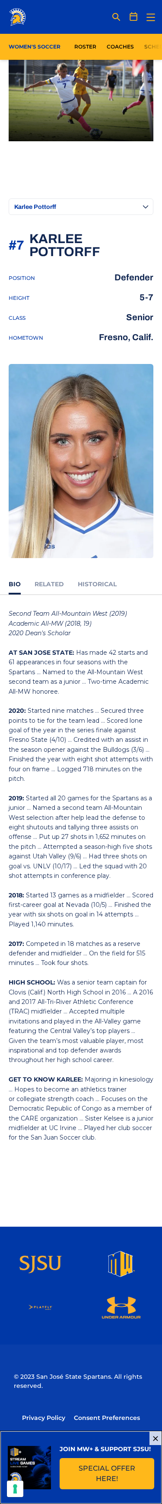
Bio (15, 584)
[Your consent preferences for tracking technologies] (15, 1489)
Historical (97, 584)
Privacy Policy (43, 1418)
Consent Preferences (107, 1418)
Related (49, 584)
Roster (85, 46)
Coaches (120, 46)
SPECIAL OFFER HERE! (116, 1473)
